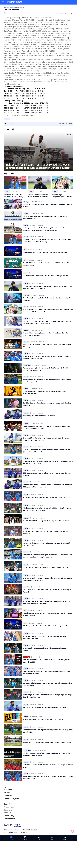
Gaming (26, 202)
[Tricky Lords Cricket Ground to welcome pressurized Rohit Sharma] (13, 741)
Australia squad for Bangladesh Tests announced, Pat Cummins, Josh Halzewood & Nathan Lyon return (63, 196)
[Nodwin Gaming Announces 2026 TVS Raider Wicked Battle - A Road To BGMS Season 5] (13, 613)
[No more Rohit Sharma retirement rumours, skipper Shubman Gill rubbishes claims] (13, 543)
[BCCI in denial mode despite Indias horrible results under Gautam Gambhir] (13, 473)
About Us (7, 813)
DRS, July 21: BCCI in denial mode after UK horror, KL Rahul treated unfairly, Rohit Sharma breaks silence (47, 322)
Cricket (7, 119)
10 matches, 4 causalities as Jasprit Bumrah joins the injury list (45, 707)
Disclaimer (8, 810)
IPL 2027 (7, 793)
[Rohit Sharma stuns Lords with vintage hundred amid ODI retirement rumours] (13, 636)
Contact (7, 804)
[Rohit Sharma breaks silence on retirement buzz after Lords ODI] (13, 496)
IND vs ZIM (25, 839)
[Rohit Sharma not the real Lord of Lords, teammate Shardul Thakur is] (13, 531)
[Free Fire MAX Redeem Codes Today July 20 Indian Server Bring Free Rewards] (13, 589)
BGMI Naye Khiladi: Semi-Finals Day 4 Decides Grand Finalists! (45, 252)
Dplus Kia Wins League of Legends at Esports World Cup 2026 (45, 567)
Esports (26, 213)
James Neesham (54, 40)
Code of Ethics (9, 819)
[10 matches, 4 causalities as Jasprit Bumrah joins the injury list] (13, 706)
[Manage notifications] (72, 831)
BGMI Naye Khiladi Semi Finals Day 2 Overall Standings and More (46, 626)
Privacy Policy (9, 807)
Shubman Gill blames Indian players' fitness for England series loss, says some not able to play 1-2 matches (47, 556)
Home (6, 787)
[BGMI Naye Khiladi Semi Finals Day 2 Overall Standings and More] (13, 624)
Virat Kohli (8, 796)
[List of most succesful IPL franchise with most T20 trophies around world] (13, 764)
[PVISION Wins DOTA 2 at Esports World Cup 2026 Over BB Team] (13, 519)
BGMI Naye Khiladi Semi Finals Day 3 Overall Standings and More (46, 276)
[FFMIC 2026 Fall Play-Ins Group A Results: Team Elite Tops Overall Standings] (13, 344)
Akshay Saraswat (11, 13)
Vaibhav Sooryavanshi (12, 799)
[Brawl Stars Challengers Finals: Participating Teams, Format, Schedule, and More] (13, 391)
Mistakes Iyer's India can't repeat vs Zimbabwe (40, 416)
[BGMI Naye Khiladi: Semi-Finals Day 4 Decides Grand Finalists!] (13, 251)
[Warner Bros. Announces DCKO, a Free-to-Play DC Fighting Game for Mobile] (13, 204)
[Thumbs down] (12, 123)
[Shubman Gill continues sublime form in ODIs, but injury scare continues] (13, 648)
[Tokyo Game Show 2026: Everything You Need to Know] (13, 718)
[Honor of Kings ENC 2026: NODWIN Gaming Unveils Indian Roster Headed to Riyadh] (13, 216)
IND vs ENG (8, 790)
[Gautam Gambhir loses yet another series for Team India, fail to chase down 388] (13, 659)
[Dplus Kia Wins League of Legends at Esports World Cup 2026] (13, 566)
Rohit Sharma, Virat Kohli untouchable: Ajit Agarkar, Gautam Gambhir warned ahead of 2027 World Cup (15, 196)
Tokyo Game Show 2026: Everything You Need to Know (43, 719)
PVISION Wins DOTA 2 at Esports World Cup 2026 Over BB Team (46, 521)
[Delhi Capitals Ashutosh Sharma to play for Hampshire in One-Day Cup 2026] (13, 403)
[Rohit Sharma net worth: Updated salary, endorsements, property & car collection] (13, 729)
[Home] (14, 2)
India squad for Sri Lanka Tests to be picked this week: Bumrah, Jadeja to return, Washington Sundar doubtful (37, 166)
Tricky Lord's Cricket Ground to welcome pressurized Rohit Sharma (47, 742)
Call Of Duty (27, 365)
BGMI (25, 249)
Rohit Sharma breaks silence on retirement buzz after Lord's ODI (46, 497)
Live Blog (26, 657)
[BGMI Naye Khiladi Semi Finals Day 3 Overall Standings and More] (13, 274)
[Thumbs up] (6, 123)
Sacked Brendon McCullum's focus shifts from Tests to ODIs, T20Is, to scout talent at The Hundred (39, 196)
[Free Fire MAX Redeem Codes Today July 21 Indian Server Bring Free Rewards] (13, 298)
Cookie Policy (9, 816)
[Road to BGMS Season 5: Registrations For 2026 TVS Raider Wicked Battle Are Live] (13, 263)
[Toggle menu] (3, 2)
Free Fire (26, 295)
